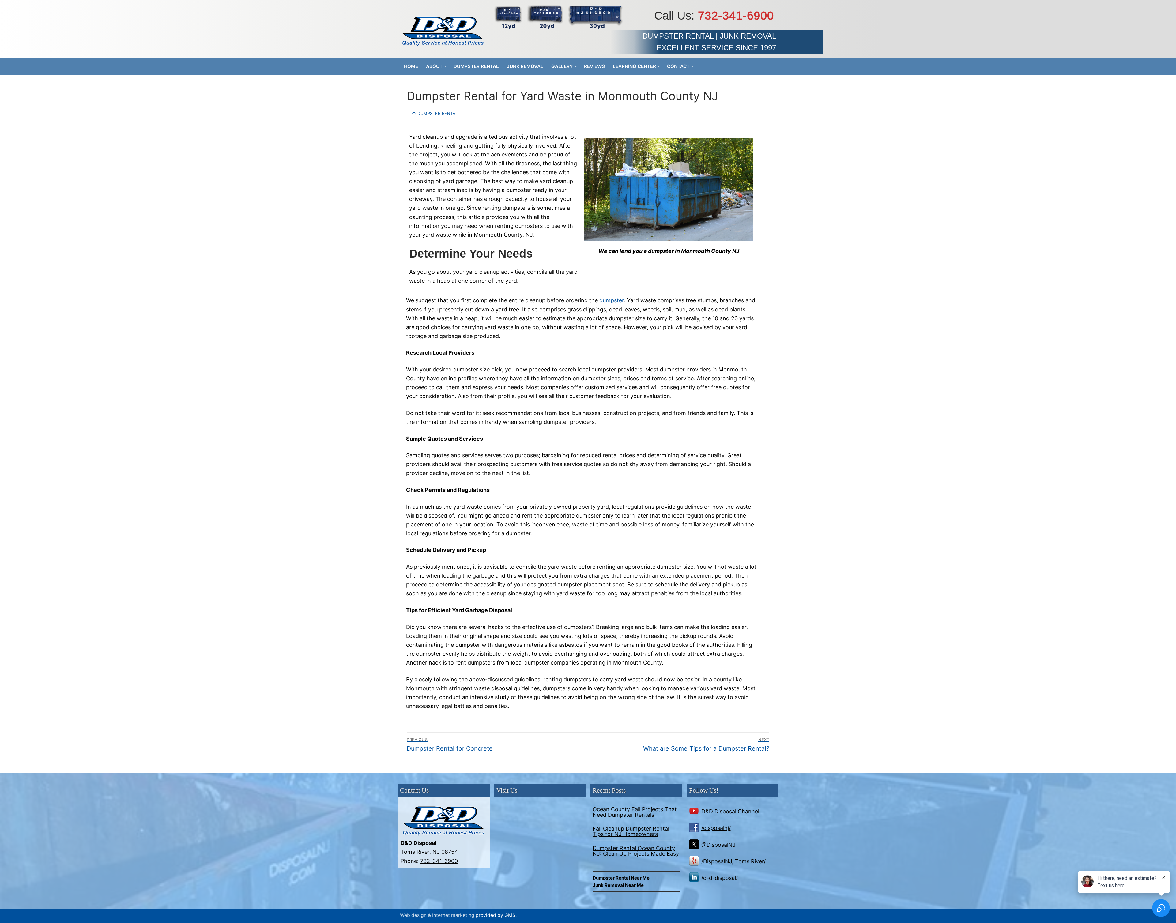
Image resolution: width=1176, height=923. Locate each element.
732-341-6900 (736, 15)
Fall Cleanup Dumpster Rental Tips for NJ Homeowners (631, 831)
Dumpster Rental (437, 113)
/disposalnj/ (716, 828)
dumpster (611, 300)
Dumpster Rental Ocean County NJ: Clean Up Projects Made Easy (636, 851)
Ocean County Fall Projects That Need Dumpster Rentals (635, 812)
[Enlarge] (743, 148)
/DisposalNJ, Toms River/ (733, 861)
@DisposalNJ (718, 845)
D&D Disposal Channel (730, 811)
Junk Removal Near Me (618, 885)
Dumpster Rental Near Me (621, 878)
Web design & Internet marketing (437, 915)
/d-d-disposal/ (719, 878)
